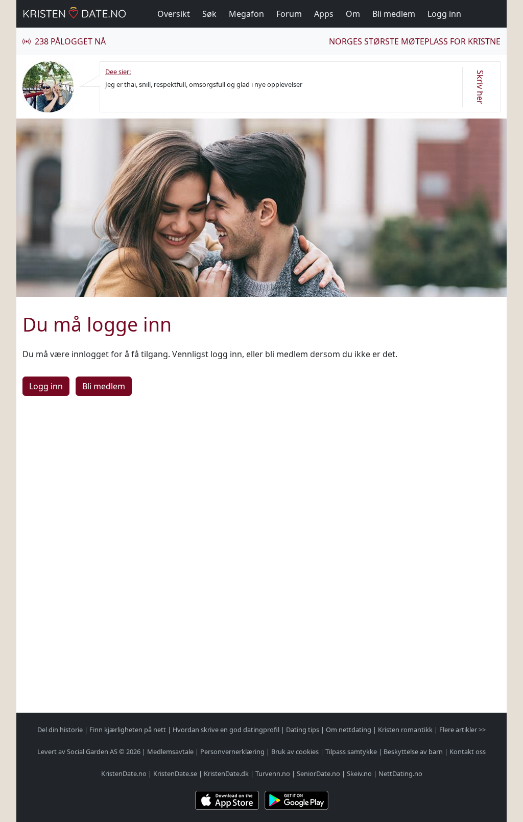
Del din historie (60, 729)
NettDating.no (400, 773)
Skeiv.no (359, 773)
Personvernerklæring (232, 751)
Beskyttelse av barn (413, 751)
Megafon (246, 13)
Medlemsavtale (170, 751)
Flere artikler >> (462, 729)
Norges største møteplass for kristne (415, 41)
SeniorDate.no (318, 773)
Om (353, 13)
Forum (289, 13)
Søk (209, 13)
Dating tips (302, 729)
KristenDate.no (124, 773)
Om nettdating (348, 729)
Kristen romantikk (405, 729)
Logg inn (444, 13)
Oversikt (173, 13)
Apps (324, 13)
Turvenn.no (272, 773)
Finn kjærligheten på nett (127, 729)
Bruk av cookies (295, 751)
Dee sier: (118, 71)
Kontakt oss (467, 751)
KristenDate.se (175, 773)
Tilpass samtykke (351, 751)
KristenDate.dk (226, 773)
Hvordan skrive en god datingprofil (226, 729)
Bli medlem (393, 13)
